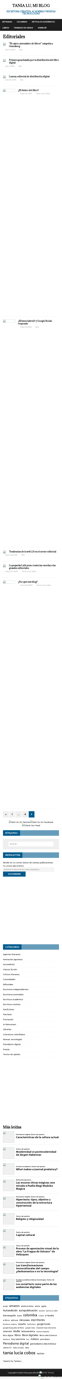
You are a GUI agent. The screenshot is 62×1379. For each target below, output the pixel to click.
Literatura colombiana (14, 1034)
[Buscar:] (31, 844)
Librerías (7, 1029)
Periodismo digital (11, 1044)
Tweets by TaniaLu (12, 1361)
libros (18, 1335)
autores (42, 1310)
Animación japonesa (12, 959)
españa (22, 1324)
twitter (40, 1353)
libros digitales (30, 1335)
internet (7, 1331)
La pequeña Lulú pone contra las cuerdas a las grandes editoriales (32, 566)
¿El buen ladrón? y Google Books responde (35, 322)
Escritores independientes (15, 989)
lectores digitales (42, 1331)
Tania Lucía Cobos (43, 93)
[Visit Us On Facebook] (41, 822)
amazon (14, 1306)
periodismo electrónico (43, 1344)
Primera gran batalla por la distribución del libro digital (34, 61)
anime (37, 1306)
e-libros (6, 1320)
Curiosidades (9, 979)
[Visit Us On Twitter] (19, 822)
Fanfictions (8, 1009)
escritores (38, 1320)
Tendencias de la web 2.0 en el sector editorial (32, 551)
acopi (5, 1306)
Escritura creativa (11, 1004)
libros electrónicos (48, 1335)
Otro (20, 49)
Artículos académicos (43, 21)
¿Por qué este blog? (28, 581)
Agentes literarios (11, 954)
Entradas (7, 21)
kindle (16, 1331)
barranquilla (9, 1315)
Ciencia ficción (10, 969)
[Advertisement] (31, 910)
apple (43, 1306)
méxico (35, 1339)
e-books (49, 1315)
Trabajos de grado (23, 27)
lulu (27, 1339)
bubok (19, 1315)
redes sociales (18, 1347)
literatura (6, 1339)
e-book (41, 1315)
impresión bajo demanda (46, 1327)
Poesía (6, 1049)
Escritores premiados (13, 994)
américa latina (27, 1306)
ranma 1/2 (7, 1347)
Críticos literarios (11, 974)
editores (14, 1320)
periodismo (45, 1339)
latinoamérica (28, 1331)
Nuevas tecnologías (12, 1039)
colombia (30, 1315)
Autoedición (9, 964)
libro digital (8, 1335)
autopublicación (28, 1310)
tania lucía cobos (19, 1352)
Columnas (22, 21)
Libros (5, 27)
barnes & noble (51, 1311)
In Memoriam (9, 1024)
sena (27, 1347)
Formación (8, 1019)
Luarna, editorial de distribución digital (29, 76)
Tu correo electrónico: (13, 865)
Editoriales (8, 984)
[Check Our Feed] (31, 825)
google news (30, 1328)
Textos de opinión (11, 1054)
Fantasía (7, 1014)
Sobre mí (42, 27)
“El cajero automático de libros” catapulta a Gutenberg (31, 45)
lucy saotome (18, 1339)
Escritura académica (13, 999)
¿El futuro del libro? (28, 90)
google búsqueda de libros (13, 1327)
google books (43, 1324)
